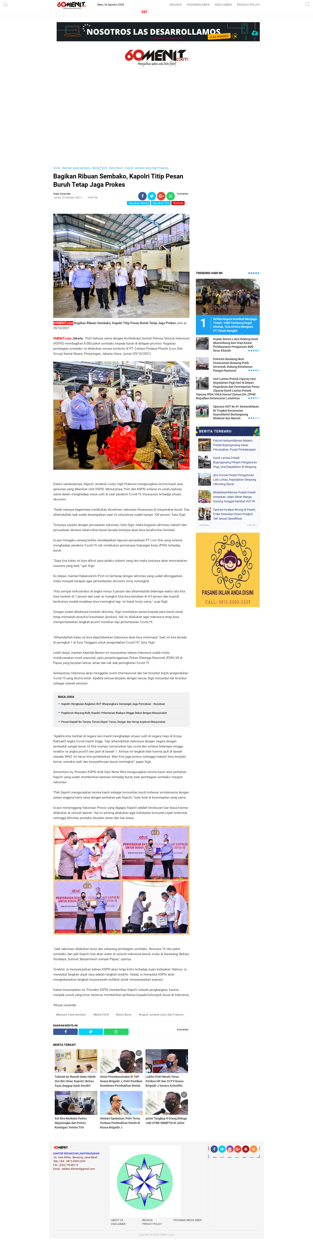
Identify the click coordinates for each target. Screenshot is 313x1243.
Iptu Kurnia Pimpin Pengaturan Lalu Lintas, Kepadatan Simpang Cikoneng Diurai (234, 479)
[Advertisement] (121, 121)
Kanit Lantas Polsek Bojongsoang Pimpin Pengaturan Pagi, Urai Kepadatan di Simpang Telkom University (235, 462)
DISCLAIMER (223, 4)
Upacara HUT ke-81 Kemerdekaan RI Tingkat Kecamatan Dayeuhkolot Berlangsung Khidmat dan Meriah (236, 412)
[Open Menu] (5, 5)
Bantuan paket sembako (76, 168)
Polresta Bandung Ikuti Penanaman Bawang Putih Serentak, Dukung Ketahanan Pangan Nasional (233, 364)
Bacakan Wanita (138, 203)
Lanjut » (252, 525)
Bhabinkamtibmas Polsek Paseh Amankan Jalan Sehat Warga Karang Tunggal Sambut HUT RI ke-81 (234, 497)
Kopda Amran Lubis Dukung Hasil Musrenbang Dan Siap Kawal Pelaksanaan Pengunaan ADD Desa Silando (235, 344)
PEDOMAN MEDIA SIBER (187, 1220)
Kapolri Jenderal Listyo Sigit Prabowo (146, 168)
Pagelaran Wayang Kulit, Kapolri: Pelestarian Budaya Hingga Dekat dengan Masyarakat (114, 712)
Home (56, 168)
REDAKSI (176, 4)
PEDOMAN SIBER (198, 4)
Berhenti (178, 203)
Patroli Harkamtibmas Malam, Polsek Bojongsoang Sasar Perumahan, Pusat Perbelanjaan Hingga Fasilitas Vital (234, 445)
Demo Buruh (116, 168)
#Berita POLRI (101, 1014)
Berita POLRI (100, 168)
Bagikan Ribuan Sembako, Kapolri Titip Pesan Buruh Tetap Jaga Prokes (118, 180)
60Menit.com (167, 1234)
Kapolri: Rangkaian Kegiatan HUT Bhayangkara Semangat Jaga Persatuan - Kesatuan (113, 704)
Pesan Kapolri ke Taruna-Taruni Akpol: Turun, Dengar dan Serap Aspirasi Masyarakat (113, 721)
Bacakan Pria (160, 203)
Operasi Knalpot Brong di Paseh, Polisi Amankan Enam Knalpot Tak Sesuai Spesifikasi (234, 514)
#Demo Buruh (124, 1014)
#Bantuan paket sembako (71, 1014)
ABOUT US (117, 1220)
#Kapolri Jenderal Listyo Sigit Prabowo (161, 1014)
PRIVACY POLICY (248, 4)
